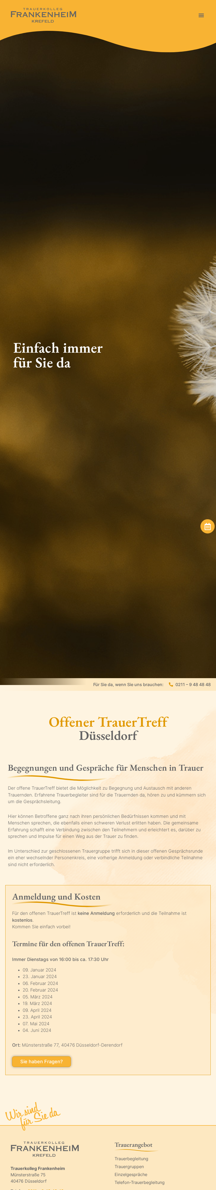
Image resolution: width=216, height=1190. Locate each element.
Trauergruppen (129, 1166)
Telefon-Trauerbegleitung (140, 1182)
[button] (201, 15)
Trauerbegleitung (131, 1158)
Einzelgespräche (131, 1174)
